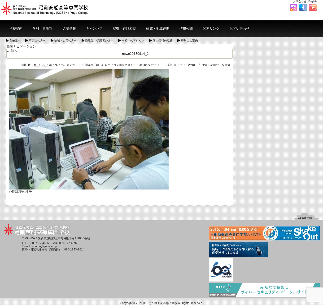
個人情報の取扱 (163, 40)
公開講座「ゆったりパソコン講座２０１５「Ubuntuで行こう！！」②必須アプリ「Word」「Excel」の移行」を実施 (156, 65)
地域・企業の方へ (65, 40)
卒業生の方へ (37, 40)
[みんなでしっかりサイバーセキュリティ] (264, 290)
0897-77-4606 (40, 243)
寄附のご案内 (189, 40)
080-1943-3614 (74, 249)
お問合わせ (299, 1)
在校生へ (15, 40)
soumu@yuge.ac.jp (44, 246)
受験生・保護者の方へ (99, 40)
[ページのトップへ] (307, 215)
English (312, 1)
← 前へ (11, 51)
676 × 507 (59, 65)
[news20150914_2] (89, 129)
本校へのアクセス (133, 40)
